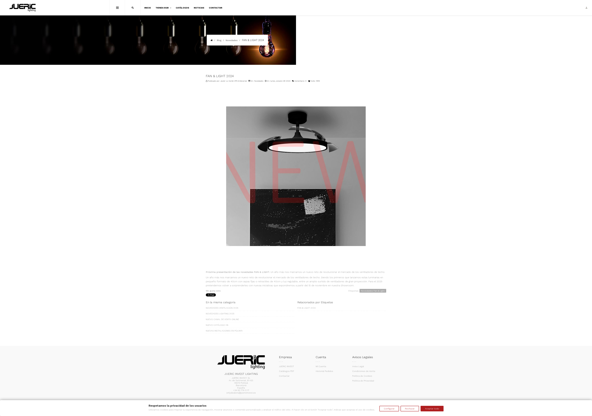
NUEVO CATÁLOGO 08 (217, 325)
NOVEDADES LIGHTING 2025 (220, 313)
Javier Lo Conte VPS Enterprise (233, 81)
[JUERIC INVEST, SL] (22, 7)
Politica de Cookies (362, 376)
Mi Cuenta (321, 366)
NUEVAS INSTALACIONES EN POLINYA (224, 330)
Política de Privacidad (363, 380)
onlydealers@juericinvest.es (241, 392)
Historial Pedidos (324, 371)
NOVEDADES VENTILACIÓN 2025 (222, 308)
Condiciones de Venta (363, 371)
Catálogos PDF (286, 371)
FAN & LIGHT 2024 (306, 308)
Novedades (258, 81)
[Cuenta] (586, 8)
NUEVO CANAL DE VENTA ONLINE (222, 319)
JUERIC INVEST (286, 366)
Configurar (389, 408)
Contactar (284, 376)
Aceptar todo (432, 408)
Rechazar (410, 408)
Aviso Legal (358, 366)
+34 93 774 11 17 (241, 390)
